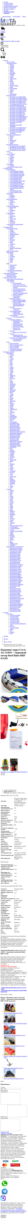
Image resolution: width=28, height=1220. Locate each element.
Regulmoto (12, 401)
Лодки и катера (11, 154)
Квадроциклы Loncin (15, 591)
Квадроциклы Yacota (15, 552)
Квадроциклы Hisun (15, 590)
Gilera (11, 503)
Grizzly (12, 161)
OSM (11, 633)
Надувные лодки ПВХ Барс (17, 120)
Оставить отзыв (5, 1132)
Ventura (12, 269)
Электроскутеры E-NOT (16, 525)
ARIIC (11, 534)
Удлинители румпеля (9, 1046)
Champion (12, 196)
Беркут (12, 158)
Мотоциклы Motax (15, 436)
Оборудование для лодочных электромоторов (20, 292)
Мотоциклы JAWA (15, 443)
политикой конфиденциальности (17, 1211)
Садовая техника (8, 3)
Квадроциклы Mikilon (16, 574)
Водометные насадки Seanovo (18, 148)
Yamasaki (12, 412)
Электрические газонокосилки (15, 224)
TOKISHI (12, 545)
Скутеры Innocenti (15, 528)
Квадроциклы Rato (15, 597)
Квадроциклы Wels (15, 563)
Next (26, 677)
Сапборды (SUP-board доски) (14, 167)
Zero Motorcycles (14, 423)
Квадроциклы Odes (15, 609)
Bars (11, 630)
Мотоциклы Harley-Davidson (17, 431)
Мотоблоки (10, 193)
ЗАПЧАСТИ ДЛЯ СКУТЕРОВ (18, 321)
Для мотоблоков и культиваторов (18, 340)
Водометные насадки (12, 144)
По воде (6, 2)
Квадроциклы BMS (15, 585)
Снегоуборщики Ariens (16, 192)
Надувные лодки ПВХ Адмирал (18, 99)
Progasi (12, 398)
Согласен (3, 1215)
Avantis (12, 359)
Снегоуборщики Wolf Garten (17, 181)
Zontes (11, 532)
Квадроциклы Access (15, 570)
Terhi (11, 162)
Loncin (11, 394)
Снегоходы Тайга (14, 621)
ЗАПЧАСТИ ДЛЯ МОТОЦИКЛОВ (18, 324)
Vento (11, 370)
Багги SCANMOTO (15, 601)
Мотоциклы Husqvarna (16, 433)
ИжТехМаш (13, 459)
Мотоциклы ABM (15, 424)
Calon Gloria (13, 78)
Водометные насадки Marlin (17, 147)
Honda (11, 81)
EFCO (11, 214)
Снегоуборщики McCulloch (17, 183)
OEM (11, 465)
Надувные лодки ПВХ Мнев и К (18, 116)
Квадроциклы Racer (15, 600)
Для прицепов (14, 315)
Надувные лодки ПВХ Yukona (18, 108)
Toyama (12, 83)
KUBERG (12, 451)
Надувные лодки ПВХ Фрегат (18, 106)
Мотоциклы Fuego (15, 430)
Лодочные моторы (12, 63)
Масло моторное (14, 343)
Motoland (12, 391)
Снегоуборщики (11, 169)
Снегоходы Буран (14, 619)
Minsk (11, 388)
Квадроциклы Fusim (15, 588)
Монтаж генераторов (15, 248)
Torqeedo (12, 141)
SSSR (11, 406)
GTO (11, 475)
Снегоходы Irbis (14, 616)
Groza (11, 473)
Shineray (12, 403)
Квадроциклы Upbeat (15, 581)
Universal (12, 518)
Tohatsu (12, 67)
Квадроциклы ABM (15, 583)
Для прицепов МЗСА (18, 316)
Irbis (11, 361)
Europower (12, 232)
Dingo (11, 625)
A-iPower (12, 246)
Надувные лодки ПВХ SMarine (18, 118)
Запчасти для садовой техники (18, 338)
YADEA (12, 539)
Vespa (11, 499)
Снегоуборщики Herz (15, 179)
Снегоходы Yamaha (15, 615)
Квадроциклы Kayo (15, 553)
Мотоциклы (10, 353)
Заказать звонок (6, 16)
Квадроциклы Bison (15, 555)
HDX (11, 80)
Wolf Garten (13, 207)
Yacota (11, 241)
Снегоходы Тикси (15, 622)
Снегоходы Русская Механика (18, 623)
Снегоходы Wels (14, 618)
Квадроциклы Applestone (16, 584)
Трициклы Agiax (14, 438)
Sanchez (12, 479)
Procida (12, 468)
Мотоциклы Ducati (15, 429)
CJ (10, 462)
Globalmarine (13, 94)
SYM (11, 517)
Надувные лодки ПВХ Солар (18, 113)
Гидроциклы (10, 164)
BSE (11, 396)
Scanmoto (12, 482)
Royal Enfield (13, 422)
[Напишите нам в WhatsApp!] (14, 1184)
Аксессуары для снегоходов (17, 309)
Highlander (12, 480)
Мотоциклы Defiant (15, 427)
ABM (11, 506)
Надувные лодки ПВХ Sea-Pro (18, 111)
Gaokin (12, 455)
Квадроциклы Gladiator (16, 595)
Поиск (24, 16)
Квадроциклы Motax (15, 576)
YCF (11, 366)
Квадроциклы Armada (16, 566)
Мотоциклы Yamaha (18, 326)
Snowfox (12, 632)
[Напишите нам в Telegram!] (14, 1192)
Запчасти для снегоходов (19, 332)
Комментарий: (4, 1118)
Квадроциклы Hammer (16, 605)
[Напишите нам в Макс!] (14, 1198)
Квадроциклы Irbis (15, 556)
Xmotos (12, 405)
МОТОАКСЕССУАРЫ (19, 300)
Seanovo (12, 71)
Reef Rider (12, 73)
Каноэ (8, 151)
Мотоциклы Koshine (15, 434)
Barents (12, 160)
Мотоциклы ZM (14, 440)
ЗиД (11, 413)
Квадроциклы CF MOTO (16, 564)
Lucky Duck (13, 476)
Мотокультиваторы (12, 199)
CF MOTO (13, 471)
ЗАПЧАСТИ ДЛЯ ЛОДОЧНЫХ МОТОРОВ (20, 335)
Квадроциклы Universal (16, 580)
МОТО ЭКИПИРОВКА (19, 301)
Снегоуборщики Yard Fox (16, 171)
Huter (11, 203)
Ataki (11, 373)
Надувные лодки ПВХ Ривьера (18, 98)
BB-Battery (13, 267)
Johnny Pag (13, 384)
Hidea (11, 87)
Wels (11, 363)
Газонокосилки (11, 213)
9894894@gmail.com (17, 1170)
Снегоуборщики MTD (16, 178)
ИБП (8, 263)
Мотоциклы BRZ (14, 426)
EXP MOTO (13, 447)
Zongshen (12, 235)
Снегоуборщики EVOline (16, 172)
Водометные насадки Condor (17, 150)
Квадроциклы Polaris (15, 578)
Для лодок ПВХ (17, 283)
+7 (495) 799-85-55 (5, 41)
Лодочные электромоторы (14, 134)
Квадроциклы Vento (15, 567)
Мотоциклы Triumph (15, 445)
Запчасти (9, 318)
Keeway (12, 501)
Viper (11, 521)
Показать (3, 1217)
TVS (11, 485)
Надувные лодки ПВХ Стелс (17, 102)
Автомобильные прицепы (11, 6)
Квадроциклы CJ (14, 608)
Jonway (12, 520)
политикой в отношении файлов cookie (12, 1209)
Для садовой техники (15, 311)
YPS (11, 487)
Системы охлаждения (15, 350)
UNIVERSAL (13, 409)
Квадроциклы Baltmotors (16, 604)
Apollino (12, 452)
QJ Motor (12, 457)
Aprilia (11, 371)
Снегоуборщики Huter (16, 182)
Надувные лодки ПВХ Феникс (18, 127)
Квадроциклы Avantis (15, 550)
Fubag (11, 238)
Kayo (11, 360)
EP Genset (12, 239)
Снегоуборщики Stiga (15, 190)
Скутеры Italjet (14, 527)
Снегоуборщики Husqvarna (17, 175)
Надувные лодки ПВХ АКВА (18, 97)
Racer (11, 356)
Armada (12, 454)
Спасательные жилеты (19, 288)
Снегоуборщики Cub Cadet (17, 174)
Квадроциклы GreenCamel (17, 598)
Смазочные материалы (16, 349)
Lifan (11, 245)
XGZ (11, 458)
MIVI (11, 478)
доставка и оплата (3, 31)
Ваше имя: (3, 1088)
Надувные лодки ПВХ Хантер (18, 101)
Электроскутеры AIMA (16, 531)
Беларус (12, 195)
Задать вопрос (16, 16)
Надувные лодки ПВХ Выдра (18, 119)
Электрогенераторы (12, 228)
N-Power (12, 266)
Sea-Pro (12, 69)
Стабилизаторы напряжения (14, 270)
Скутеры (9, 489)
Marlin (11, 70)
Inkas (11, 153)
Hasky (11, 381)
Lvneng (12, 529)
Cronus (12, 367)
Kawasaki (12, 385)
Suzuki (11, 91)
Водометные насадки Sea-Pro (17, 146)
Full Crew (12, 378)
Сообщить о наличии (6, 1133)
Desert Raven (13, 416)
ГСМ (8, 342)
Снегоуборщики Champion (17, 186)
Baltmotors (12, 375)
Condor (12, 76)
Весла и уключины (18, 294)
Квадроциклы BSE (15, 573)
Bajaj (11, 374)
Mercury (12, 64)
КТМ (11, 364)
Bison (11, 392)
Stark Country (13, 265)
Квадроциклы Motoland (16, 577)
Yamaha (12, 66)
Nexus (11, 496)
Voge (11, 410)
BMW (11, 377)
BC (11, 541)
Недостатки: (4, 1116)
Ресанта (12, 197)
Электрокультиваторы (13, 206)
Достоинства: (4, 1091)
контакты (3, 36)
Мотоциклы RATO (15, 444)
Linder (11, 155)
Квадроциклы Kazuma (16, 571)
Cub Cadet (12, 216)
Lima (11, 508)
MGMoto (12, 387)
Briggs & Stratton (14, 234)
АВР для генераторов (12, 251)
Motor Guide (13, 140)
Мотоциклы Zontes (15, 437)
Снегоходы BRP (14, 628)
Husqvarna (12, 221)
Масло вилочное (14, 347)
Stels (11, 92)
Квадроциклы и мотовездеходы (15, 546)
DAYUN (12, 472)
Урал (11, 420)
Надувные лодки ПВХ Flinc (17, 112)
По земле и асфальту (9, 9)
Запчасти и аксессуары (10, 7)
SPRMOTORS (14, 543)
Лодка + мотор (11, 62)
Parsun (11, 77)
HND (11, 249)
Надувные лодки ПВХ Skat (17, 115)
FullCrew (12, 464)
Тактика (12, 157)
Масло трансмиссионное (16, 345)
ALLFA (12, 84)
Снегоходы (10, 614)
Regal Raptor (13, 417)
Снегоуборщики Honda (16, 176)
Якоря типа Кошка (9, 1068)
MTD (11, 209)
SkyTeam (12, 419)
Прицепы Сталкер (12, 276)
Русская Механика (15, 562)
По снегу (6, 10)
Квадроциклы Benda (15, 607)
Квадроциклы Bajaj (15, 592)
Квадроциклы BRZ (15, 594)
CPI (11, 524)
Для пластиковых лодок (19, 290)
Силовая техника (8, 4)
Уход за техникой (14, 346)
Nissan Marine (13, 88)
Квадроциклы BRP (15, 559)
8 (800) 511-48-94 (15, 41)
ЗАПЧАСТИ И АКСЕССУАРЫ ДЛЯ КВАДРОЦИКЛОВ (18, 304)
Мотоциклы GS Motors (16, 441)
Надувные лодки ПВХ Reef (17, 130)
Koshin (12, 259)
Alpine (11, 629)
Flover (11, 137)
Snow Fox (12, 626)
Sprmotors (12, 483)
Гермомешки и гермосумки (17, 296)
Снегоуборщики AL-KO (16, 185)
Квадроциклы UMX (15, 611)
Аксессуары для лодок (19, 284)
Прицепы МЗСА (11, 274)
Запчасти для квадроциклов (17, 328)
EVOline (12, 237)
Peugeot (12, 513)
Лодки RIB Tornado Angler (17, 105)
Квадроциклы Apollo (15, 569)
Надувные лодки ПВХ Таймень (18, 104)
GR (11, 380)
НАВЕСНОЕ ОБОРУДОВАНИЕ (18, 313)
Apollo (11, 395)
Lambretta (12, 536)
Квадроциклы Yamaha (16, 548)
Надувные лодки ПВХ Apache (18, 109)
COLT (11, 466)
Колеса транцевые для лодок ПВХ (13, 1023)
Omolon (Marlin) (14, 85)
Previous (2, 677)
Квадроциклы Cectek (15, 560)
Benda (11, 461)
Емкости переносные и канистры (12, 1056)
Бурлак (12, 90)
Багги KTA (13, 587)
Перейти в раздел (17, 1013)
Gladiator (12, 74)
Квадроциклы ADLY (15, 557)
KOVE (12, 450)
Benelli (11, 368)
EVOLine (12, 223)
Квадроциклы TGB (15, 602)
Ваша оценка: (4, 1090)
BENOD (12, 535)
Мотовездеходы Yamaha (16, 549)
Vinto (11, 469)
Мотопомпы (10, 252)
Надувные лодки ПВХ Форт (17, 129)
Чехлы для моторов (9, 1078)
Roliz (11, 402)
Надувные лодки (11, 95)
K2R (11, 448)
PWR (11, 399)
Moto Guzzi (13, 389)
